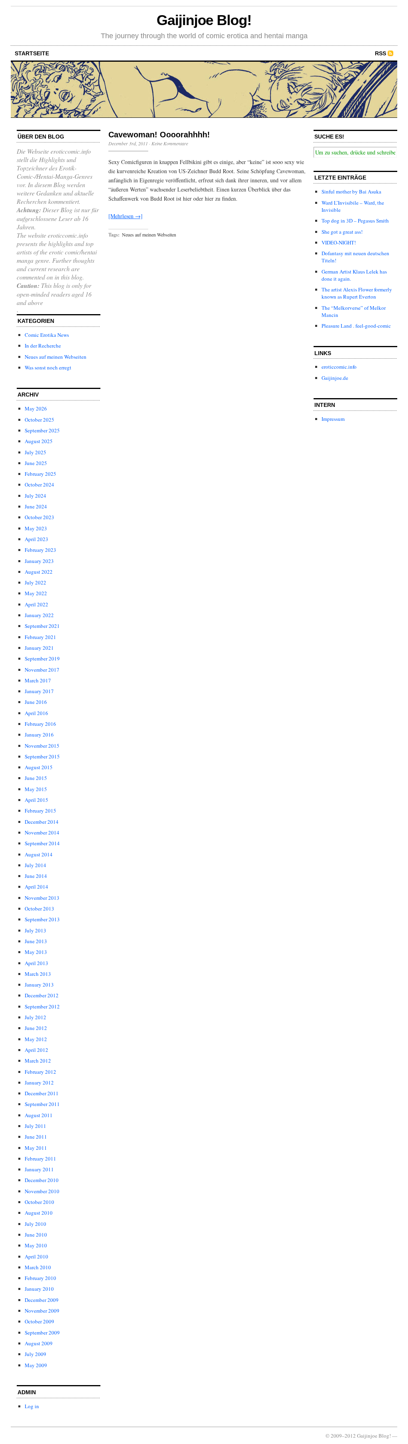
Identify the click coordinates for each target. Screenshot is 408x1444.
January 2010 (39, 1288)
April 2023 (36, 539)
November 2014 (42, 832)
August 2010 (39, 1212)
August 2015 (39, 767)
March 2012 (38, 1060)
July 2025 (35, 452)
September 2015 (42, 756)
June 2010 (36, 1234)
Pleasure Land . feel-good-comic (356, 325)
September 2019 (42, 658)
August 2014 (39, 854)
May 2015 (36, 789)
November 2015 (42, 745)
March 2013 (38, 973)
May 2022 (36, 593)
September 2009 (42, 1332)
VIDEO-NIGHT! (339, 242)
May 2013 (36, 952)
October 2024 (39, 484)
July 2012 (35, 1017)
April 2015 (36, 799)
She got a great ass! (342, 231)
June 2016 (36, 701)
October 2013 (39, 908)
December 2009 (42, 1299)
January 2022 (39, 615)
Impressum (333, 418)
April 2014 (36, 886)
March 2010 (38, 1267)
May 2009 (36, 1365)
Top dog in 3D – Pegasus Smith (355, 220)
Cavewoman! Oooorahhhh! (159, 134)
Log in (32, 1406)
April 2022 (36, 604)
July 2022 (35, 582)
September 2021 (42, 625)
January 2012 (39, 1082)
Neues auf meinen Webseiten (55, 356)
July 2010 (35, 1223)
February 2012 (40, 1071)
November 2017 (42, 669)
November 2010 (42, 1191)
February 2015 (40, 810)
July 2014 (35, 865)
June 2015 (36, 778)
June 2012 (36, 1028)
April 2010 (36, 1256)
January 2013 (39, 984)
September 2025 (42, 430)
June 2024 (36, 506)
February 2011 (40, 1158)
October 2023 (39, 517)
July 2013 (35, 930)
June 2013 (36, 941)
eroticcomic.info (339, 366)
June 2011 (36, 1136)
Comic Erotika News (47, 334)
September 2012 (42, 1006)
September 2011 (42, 1104)
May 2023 (36, 528)
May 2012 (36, 1039)
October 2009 (39, 1321)
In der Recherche (43, 345)
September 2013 (42, 919)
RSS (380, 53)
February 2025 (40, 473)
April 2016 (36, 713)
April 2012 (36, 1049)
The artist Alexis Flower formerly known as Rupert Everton (357, 293)
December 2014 (42, 821)
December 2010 (42, 1180)
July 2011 (35, 1125)
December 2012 (42, 995)
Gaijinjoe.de (335, 377)
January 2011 (39, 1169)
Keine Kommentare (169, 143)
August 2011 (39, 1115)
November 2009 (42, 1310)
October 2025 (39, 419)
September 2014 (42, 843)
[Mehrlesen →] (125, 216)
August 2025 (39, 441)
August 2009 (39, 1343)
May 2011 (36, 1147)
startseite (32, 53)
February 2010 (40, 1278)
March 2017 (38, 680)
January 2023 (39, 561)
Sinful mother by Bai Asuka (351, 191)
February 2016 (40, 723)
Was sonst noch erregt (48, 367)
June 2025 (36, 463)
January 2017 (39, 691)
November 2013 (42, 897)
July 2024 (35, 495)
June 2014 (36, 875)
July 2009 (35, 1354)
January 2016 (39, 734)
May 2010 (36, 1245)
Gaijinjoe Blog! (204, 20)
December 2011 (42, 1093)
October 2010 (39, 1202)
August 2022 (39, 571)
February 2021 (40, 637)
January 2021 (39, 647)
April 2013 (36, 963)
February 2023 (40, 549)
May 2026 (36, 408)
